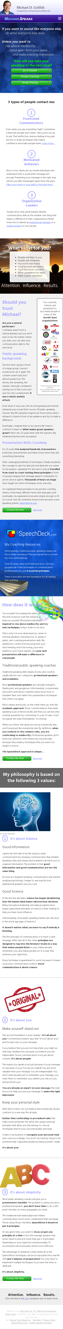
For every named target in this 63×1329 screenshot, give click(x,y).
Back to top (37, 510)
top (27, 1299)
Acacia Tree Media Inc (20, 1320)
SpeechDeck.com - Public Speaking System (31, 1323)
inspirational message (40, 222)
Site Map (37, 1320)
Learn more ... (48, 143)
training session (14, 226)
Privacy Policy (49, 1320)
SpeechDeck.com (28, 503)
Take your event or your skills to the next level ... (30, 185)
